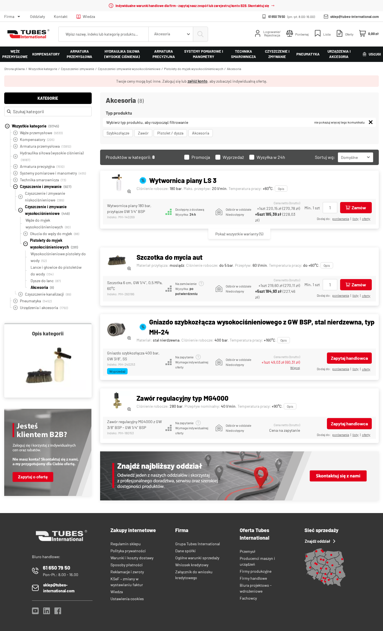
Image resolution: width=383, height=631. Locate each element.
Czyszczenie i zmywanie (277, 54)
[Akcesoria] (48, 366)
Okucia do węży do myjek (54, 233)
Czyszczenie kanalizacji (48, 294)
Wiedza (89, 16)
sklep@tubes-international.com (354, 16)
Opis (281, 189)
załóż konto (197, 81)
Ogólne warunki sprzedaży (197, 557)
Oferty (366, 218)
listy (355, 219)
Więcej (295, 368)
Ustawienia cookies (127, 598)
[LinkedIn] (46, 612)
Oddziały (37, 16)
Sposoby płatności (126, 564)
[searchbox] (103, 34)
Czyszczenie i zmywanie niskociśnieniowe (45, 196)
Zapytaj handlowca (349, 358)
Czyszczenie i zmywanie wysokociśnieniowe (129, 69)
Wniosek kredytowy (191, 564)
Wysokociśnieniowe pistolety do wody (58, 257)
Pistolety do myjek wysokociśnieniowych (193, 69)
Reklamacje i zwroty (127, 571)
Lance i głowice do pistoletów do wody (56, 270)
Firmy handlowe (253, 578)
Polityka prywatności (128, 550)
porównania (340, 219)
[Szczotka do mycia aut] (117, 260)
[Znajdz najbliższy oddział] (239, 499)
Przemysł (247, 551)
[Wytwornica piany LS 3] (117, 183)
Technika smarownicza (243, 54)
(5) (239, 233)
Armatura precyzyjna (164, 54)
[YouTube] (35, 612)
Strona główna (14, 69)
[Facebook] (57, 612)
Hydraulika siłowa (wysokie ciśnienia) (122, 54)
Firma (9, 16)
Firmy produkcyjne (255, 571)
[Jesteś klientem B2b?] (47, 494)
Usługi (375, 54)
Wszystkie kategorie (42, 69)
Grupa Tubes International (197, 543)
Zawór (143, 133)
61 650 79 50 (276, 16)
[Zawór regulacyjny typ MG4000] (117, 401)
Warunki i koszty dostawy (131, 557)
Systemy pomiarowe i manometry (203, 54)
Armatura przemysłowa (79, 54)
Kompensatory (46, 54)
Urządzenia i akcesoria (338, 54)
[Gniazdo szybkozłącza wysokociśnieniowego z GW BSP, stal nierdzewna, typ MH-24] (117, 330)
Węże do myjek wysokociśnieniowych (48, 223)
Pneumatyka (308, 54)
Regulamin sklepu (125, 543)
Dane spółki (185, 550)
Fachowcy (248, 598)
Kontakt (61, 16)
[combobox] (170, 34)
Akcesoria (234, 69)
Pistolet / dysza (170, 133)
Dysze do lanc (46, 280)
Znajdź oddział (317, 541)
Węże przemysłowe (15, 54)
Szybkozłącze (118, 133)
